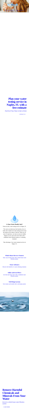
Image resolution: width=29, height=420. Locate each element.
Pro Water (21, 10)
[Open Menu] (27, 4)
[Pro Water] (13, 4)
